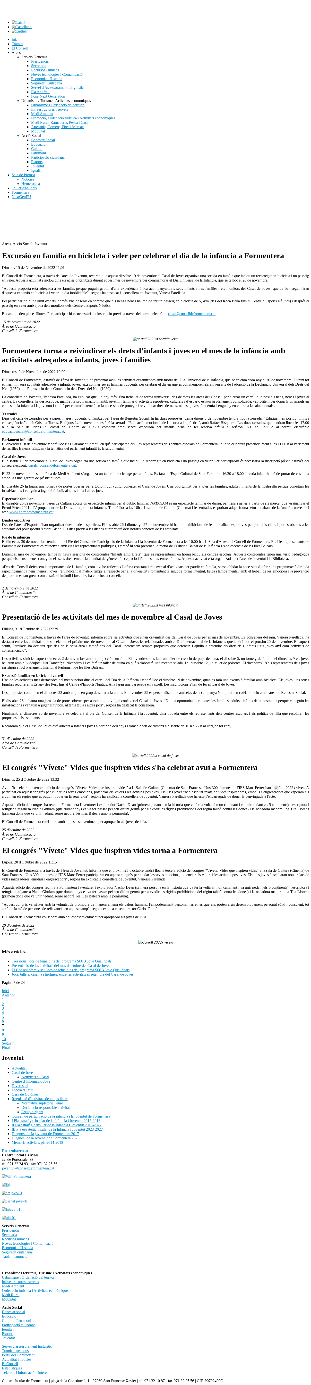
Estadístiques (12, 1368)
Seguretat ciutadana (17, 1252)
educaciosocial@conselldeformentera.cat (33, 431)
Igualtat (7, 1329)
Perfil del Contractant (18, 1355)
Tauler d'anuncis (14, 1256)
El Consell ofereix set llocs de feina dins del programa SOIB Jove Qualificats (71, 970)
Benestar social (13, 1312)
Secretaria (9, 1235)
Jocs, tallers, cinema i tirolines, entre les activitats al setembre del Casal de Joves (72, 974)
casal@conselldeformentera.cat (192, 314)
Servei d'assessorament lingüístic (27, 1346)
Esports (7, 1334)
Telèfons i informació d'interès (25, 1372)
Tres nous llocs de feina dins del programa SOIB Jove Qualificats (62, 961)
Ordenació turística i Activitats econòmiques (35, 1290)
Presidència (10, 1230)
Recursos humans (15, 1239)
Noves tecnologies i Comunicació (27, 1243)
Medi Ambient (13, 1286)
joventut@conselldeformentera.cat (28, 1168)
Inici (5, 991)
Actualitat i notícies (16, 1359)
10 (4, 1039)
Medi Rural (10, 1295)
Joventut (8, 1338)
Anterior (8, 995)
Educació (9, 1316)
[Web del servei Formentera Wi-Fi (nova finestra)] (16, 1176)
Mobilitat (9, 1299)
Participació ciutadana (18, 1325)
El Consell (10, 1364)
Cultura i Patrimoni (16, 1321)
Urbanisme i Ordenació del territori (28, 1277)
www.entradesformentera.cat (31, 512)
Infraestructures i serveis (20, 1282)
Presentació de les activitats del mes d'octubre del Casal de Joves (61, 965)
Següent (8, 1043)
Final (6, 1047)
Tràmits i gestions (15, 1351)
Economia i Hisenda (17, 1248)
